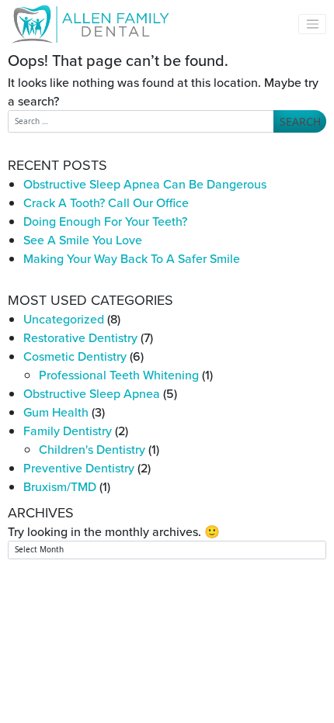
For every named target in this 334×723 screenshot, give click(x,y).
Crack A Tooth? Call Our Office (106, 202)
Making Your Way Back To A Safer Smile (131, 258)
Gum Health (56, 411)
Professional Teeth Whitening (119, 374)
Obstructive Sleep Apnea (91, 393)
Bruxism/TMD (59, 486)
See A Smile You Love (82, 239)
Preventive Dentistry (78, 467)
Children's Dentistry (92, 449)
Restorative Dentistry (80, 337)
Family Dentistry (67, 430)
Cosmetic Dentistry (75, 356)
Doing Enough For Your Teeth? (105, 221)
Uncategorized (63, 318)
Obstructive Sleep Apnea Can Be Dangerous (144, 183)
